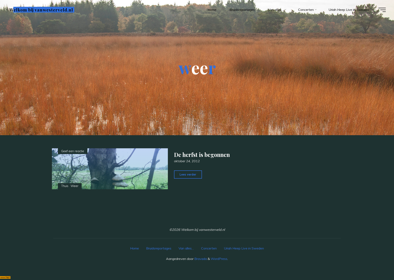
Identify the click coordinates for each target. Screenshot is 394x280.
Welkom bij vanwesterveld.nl (41, 9)
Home (134, 248)
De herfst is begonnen (202, 154)
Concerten (209, 248)
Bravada (200, 259)
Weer (74, 186)
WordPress (219, 259)
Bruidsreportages (158, 248)
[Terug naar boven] (378, 264)
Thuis (64, 186)
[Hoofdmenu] (382, 10)
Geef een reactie (72, 151)
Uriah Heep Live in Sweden (244, 248)
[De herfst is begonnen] (110, 168)
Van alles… (186, 248)
